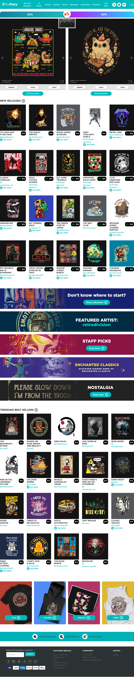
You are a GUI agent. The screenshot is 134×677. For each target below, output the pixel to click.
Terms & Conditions (92, 660)
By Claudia (31, 484)
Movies (48, 5)
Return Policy (60, 665)
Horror (65, 5)
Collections (85, 5)
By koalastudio (33, 525)
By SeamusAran (61, 566)
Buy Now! (32, 94)
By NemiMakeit (6, 226)
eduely (74, 82)
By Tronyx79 (87, 446)
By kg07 (30, 448)
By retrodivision (116, 135)
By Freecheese (89, 228)
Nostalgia (74, 5)
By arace (3, 525)
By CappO (115, 525)
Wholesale (58, 668)
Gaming (56, 5)
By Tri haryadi (33, 566)
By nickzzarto (116, 273)
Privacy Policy (89, 657)
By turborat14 (62, 275)
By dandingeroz (7, 137)
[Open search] (114, 4)
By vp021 (4, 448)
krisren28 (7, 82)
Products (96, 5)
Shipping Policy (60, 663)
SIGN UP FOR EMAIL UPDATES (19, 650)
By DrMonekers (63, 230)
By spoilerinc (34, 228)
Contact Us (58, 657)
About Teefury (60, 655)
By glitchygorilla (117, 232)
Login (131, 5)
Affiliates (87, 655)
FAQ (55, 660)
